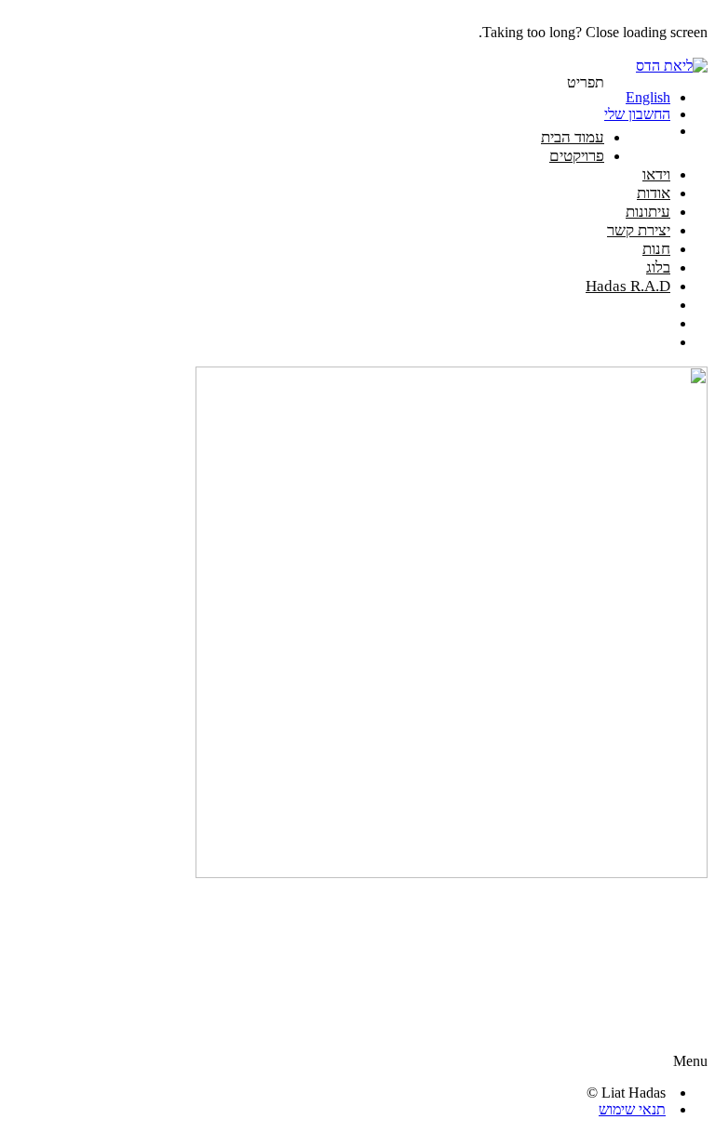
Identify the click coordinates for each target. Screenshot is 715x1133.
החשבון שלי (637, 114)
